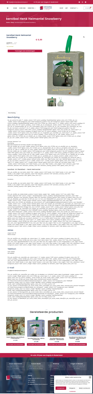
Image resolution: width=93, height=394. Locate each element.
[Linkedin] (85, 2)
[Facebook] (79, 2)
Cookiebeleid (72, 391)
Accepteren (60, 388)
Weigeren (72, 388)
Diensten (31, 8)
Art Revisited (12, 43)
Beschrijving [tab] (11, 113)
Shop (61, 8)
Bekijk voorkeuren (84, 388)
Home (15, 8)
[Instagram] (82, 2)
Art (66, 8)
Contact (73, 8)
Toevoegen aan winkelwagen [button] (15, 344)
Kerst (15, 42)
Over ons (22, 8)
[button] (90, 377)
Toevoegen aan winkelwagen (25, 51)
